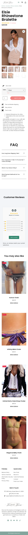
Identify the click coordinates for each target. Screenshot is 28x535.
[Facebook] (17, 520)
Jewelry (8, 6)
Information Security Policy (7, 477)
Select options (14, 302)
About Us (16, 474)
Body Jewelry (14, 6)
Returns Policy (5, 472)
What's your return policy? (9, 168)
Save (5, 263)
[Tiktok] (20, 520)
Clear (8, 93)
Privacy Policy (5, 481)
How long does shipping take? (10, 153)
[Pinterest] (11, 520)
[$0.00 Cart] (25, 2)
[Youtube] (14, 520)
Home (3, 6)
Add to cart (17, 98)
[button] (18, 2)
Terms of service (6, 474)
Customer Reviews (19, 477)
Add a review (14, 237)
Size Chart (16, 472)
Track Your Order (18, 481)
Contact (16, 479)
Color (4, 89)
